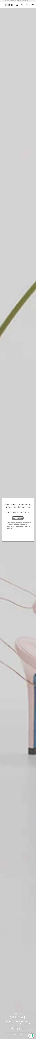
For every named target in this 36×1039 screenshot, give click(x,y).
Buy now (18, 1034)
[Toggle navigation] (32, 5)
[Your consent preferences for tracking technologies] (32, 1035)
